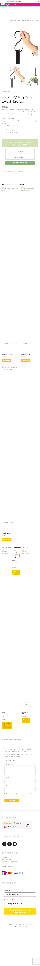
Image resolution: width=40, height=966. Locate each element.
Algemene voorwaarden (15, 924)
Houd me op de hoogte (20, 162)
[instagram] (9, 844)
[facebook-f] (4, 844)
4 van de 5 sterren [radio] (22, 761)
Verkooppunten (6, 859)
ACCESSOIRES (6, 92)
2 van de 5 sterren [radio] (18, 761)
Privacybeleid (27, 924)
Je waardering (9, 760)
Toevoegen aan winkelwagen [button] (7, 725)
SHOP (16, 20)
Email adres (8, 900)
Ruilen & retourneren (8, 866)
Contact (4, 857)
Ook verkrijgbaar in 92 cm (13, 130)
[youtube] (15, 844)
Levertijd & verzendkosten (10, 861)
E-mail (6, 785)
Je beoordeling (10, 764)
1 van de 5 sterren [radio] (16, 761)
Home (11, 20)
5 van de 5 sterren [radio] (24, 761)
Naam (6, 777)
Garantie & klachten (8, 864)
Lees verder (6, 360)
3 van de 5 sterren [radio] (20, 761)
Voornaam (7, 890)
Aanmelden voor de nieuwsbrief (20, 911)
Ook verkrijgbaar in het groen (14, 132)
